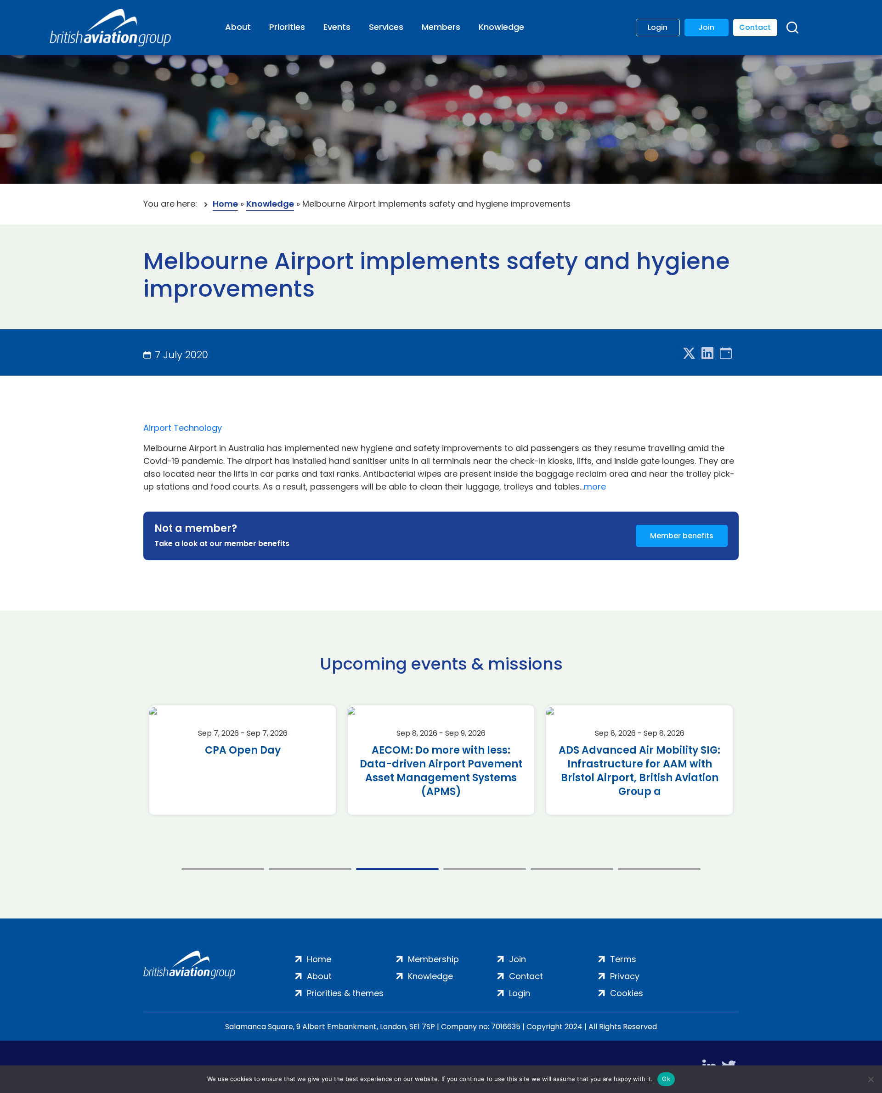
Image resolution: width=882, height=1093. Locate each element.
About (238, 27)
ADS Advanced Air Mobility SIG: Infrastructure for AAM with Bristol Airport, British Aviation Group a (639, 771)
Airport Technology (182, 428)
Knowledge (501, 27)
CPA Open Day (243, 750)
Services (386, 27)
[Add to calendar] (726, 354)
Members (441, 27)
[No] (870, 1079)
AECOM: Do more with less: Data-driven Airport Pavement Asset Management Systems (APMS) (441, 771)
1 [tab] (222, 869)
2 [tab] (310, 869)
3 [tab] (397, 869)
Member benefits (681, 535)
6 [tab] (659, 869)
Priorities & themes (345, 993)
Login (657, 27)
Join (706, 27)
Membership (433, 959)
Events (337, 27)
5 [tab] (572, 869)
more (595, 486)
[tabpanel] (242, 760)
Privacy (624, 976)
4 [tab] (484, 869)
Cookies (626, 993)
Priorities (287, 27)
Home (225, 203)
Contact (755, 27)
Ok (666, 1078)
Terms (623, 959)
